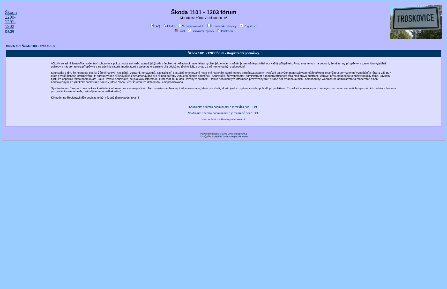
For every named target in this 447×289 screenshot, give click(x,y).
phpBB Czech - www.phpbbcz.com (230, 136)
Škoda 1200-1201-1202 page (11, 21)
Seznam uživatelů (193, 26)
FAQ (157, 26)
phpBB (215, 133)
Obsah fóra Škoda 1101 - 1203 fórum (30, 46)
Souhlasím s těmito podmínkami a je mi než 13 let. (223, 106)
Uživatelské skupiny (224, 26)
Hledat (171, 26)
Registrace (250, 26)
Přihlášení (227, 31)
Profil (181, 31)
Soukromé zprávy (203, 31)
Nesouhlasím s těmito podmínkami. (223, 119)
